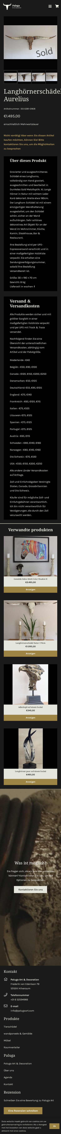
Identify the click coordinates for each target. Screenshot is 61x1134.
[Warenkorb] (57, 6)
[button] (50, 6)
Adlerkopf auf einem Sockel (30, 707)
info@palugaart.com (22, 1010)
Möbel (7, 1040)
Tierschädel (10, 1026)
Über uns (9, 1070)
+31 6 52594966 (19, 999)
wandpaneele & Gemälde (18, 1033)
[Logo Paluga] (13, 6)
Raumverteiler (12, 1047)
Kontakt (8, 1084)
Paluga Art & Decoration (18, 1063)
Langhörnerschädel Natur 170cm (30, 643)
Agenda (8, 1077)
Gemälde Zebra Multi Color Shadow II (30, 579)
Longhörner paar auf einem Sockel (30, 771)
